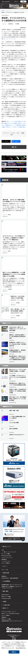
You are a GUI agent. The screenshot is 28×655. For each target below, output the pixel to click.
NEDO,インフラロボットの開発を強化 (15, 127)
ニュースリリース (10, 39)
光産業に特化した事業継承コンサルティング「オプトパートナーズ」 (12, 587)
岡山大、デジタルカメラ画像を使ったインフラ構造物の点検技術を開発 (14, 125)
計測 (11, 134)
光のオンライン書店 (6, 596)
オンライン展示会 (6, 563)
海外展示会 (4, 559)
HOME (3, 10)
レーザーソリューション (7, 557)
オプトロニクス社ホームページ (9, 611)
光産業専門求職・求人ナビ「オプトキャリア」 (12, 584)
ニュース (8, 10)
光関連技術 (10, 23)
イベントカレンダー (6, 561)
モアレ (18, 133)
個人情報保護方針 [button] (21, 648)
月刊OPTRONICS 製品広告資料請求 (10, 578)
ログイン (16, 1)
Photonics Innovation (6, 555)
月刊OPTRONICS (5, 594)
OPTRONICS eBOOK (6, 598)
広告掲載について (14, 636)
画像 (23, 133)
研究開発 (17, 23)
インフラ (12, 133)
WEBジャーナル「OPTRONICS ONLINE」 (11, 613)
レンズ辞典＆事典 (6, 605)
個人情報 (14, 639)
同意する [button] (14, 652)
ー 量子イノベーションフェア (9, 552)
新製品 (9, 214)
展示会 (9, 251)
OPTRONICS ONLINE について (14, 635)
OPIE (3, 550)
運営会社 (14, 637)
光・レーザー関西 (6, 553)
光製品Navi (4, 576)
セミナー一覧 (5, 569)
